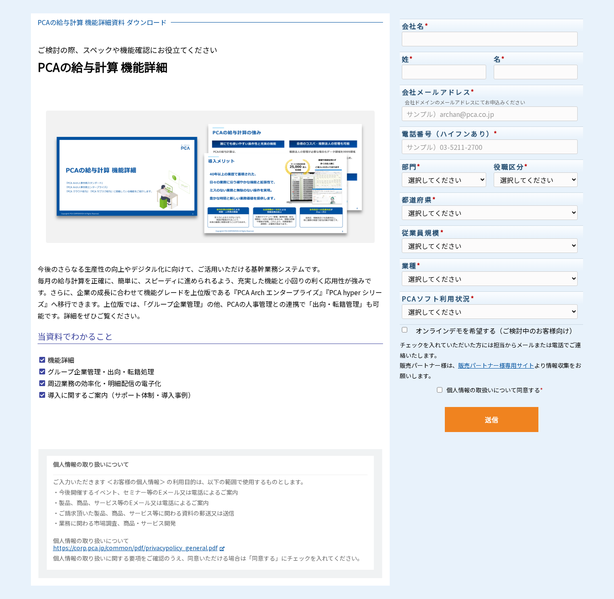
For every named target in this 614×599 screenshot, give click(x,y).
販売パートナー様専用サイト (496, 365)
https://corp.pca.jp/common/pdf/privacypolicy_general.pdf (135, 547)
